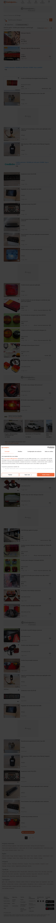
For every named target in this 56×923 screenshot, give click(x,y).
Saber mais (27, 474)
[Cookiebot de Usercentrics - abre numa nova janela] (48, 448)
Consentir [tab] (7, 451)
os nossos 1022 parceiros (11, 458)
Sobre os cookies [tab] (49, 451)
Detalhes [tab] (20, 451)
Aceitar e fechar (46, 474)
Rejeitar (10, 474)
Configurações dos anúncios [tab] (34, 451)
